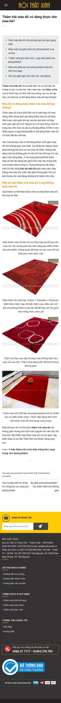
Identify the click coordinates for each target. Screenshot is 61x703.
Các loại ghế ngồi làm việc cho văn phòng (29, 76)
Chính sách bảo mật (13, 610)
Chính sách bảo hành (14, 605)
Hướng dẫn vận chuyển (15, 583)
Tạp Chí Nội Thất (30, 473)
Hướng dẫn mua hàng (14, 574)
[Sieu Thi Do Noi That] (34, 5)
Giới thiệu (8, 627)
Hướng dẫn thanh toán (14, 578)
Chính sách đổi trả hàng (15, 600)
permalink (6, 476)
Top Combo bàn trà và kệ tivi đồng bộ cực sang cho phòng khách (15, 486)
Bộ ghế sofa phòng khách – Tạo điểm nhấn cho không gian (45, 486)
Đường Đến (9, 631)
